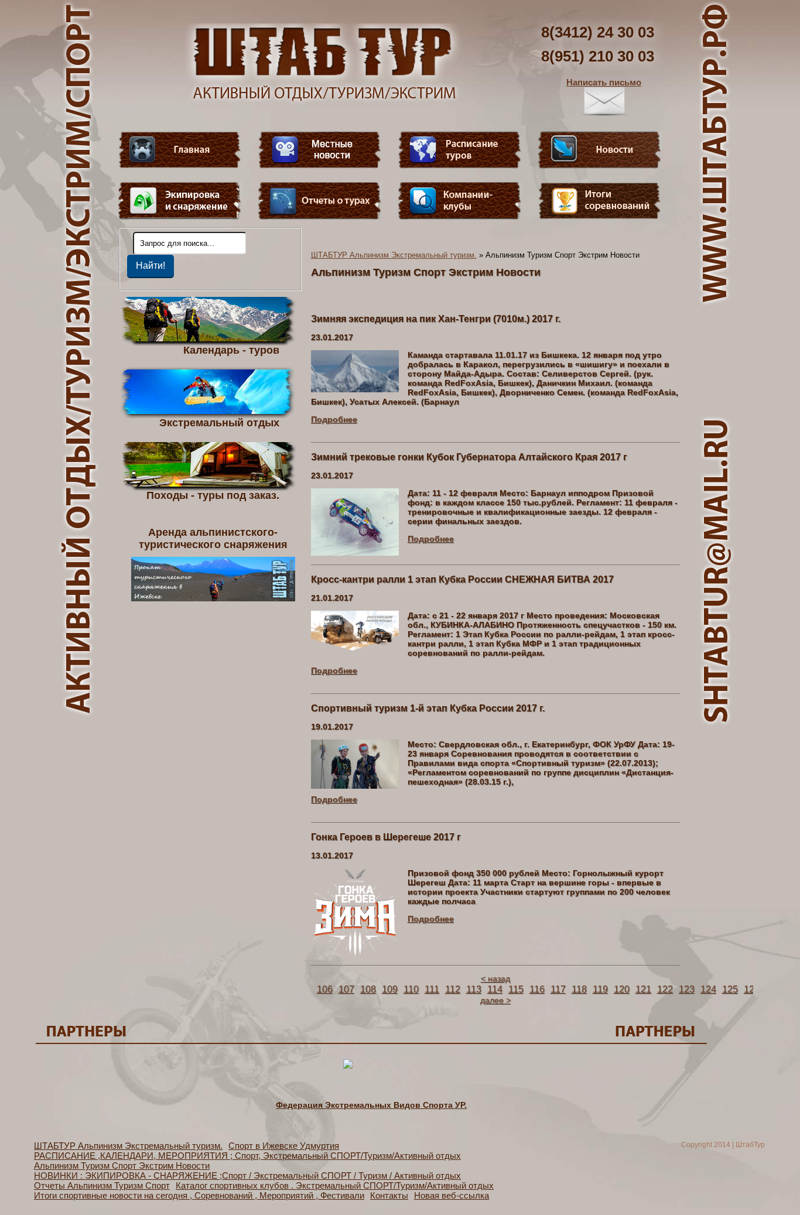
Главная (180, 150)
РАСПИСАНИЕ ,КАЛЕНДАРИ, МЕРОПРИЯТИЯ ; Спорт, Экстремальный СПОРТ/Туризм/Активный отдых (247, 1156)
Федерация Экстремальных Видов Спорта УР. (371, 1105)
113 (473, 989)
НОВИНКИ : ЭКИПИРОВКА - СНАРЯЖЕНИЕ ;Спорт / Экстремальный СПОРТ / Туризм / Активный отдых (247, 1175)
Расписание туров (460, 150)
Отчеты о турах (320, 201)
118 (579, 989)
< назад (495, 978)
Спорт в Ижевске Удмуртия (283, 1146)
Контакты (389, 1195)
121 (643, 989)
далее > (495, 1000)
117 (558, 989)
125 (730, 989)
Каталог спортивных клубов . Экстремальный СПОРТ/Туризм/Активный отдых (335, 1185)
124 (708, 989)
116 (537, 989)
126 (752, 989)
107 (346, 989)
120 (622, 989)
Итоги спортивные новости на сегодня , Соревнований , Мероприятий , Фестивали (199, 1195)
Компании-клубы (460, 201)
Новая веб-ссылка (451, 1195)
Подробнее (334, 419)
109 (390, 989)
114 (494, 989)
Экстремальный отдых (219, 422)
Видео (320, 150)
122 (665, 989)
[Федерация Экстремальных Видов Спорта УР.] (371, 1095)
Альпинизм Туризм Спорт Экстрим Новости (122, 1165)
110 (411, 989)
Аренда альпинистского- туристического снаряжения (213, 538)
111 (432, 989)
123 (687, 989)
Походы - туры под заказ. (212, 495)
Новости (600, 150)
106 (325, 989)
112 (452, 989)
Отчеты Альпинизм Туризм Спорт (102, 1185)
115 (516, 989)
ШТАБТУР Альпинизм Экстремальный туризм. (394, 255)
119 (600, 989)
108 (368, 989)
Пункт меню (180, 201)
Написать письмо (603, 82)
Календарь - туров (231, 349)
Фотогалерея (600, 201)
